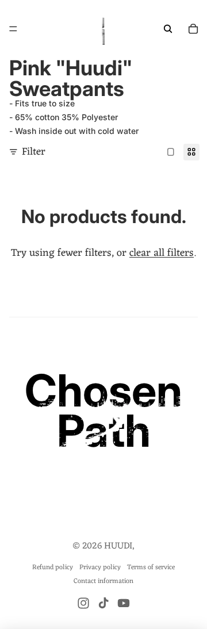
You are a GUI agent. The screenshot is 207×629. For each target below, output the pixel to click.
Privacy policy (100, 567)
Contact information (103, 581)
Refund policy (52, 567)
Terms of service (151, 567)
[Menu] (13, 29)
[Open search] (168, 28)
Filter (33, 152)
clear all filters (161, 253)
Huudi (118, 546)
